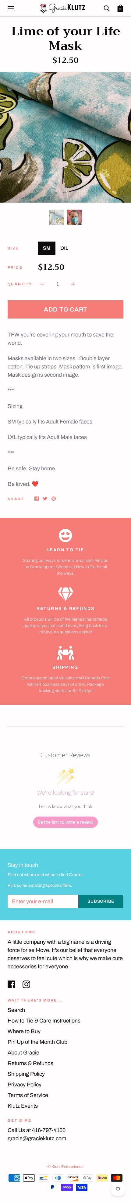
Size (13, 248)
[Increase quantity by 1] (73, 284)
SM (47, 248)
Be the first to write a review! (65, 822)
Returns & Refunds (30, 1063)
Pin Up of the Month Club (37, 1042)
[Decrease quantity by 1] (42, 284)
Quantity (20, 284)
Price (15, 267)
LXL (64, 248)
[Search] (107, 8)
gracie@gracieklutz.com (37, 1138)
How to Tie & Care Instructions (44, 1021)
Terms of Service (28, 1095)
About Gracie (23, 1053)
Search (16, 1010)
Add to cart (65, 309)
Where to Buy (24, 1031)
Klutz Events (23, 1106)
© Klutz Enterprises (64, 1167)
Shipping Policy (26, 1074)
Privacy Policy (24, 1085)
